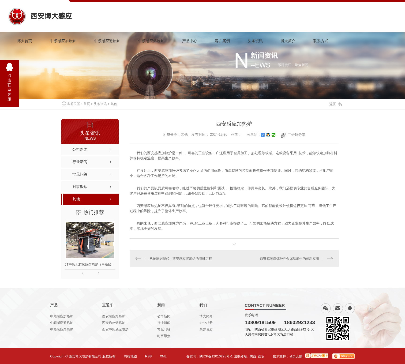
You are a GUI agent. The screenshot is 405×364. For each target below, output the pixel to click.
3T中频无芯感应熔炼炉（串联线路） (90, 264)
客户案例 (222, 41)
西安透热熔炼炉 (113, 323)
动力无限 (295, 356)
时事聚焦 (163, 336)
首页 (86, 104)
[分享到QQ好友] (268, 135)
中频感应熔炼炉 (151, 41)
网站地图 (130, 356)
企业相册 (206, 323)
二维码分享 (296, 135)
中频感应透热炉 (107, 41)
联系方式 (320, 41)
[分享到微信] (274, 135)
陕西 (253, 356)
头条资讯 (255, 41)
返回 (332, 104)
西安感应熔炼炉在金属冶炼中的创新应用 (289, 258)
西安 (261, 356)
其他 (114, 104)
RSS (148, 356)
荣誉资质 (206, 329)
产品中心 (189, 41)
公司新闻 (163, 316)
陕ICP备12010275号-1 (216, 356)
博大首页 (24, 41)
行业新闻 (163, 323)
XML (163, 356)
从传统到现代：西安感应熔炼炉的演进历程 (181, 258)
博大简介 (288, 41)
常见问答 (163, 329)
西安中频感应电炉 (115, 329)
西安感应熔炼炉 (113, 316)
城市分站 (240, 356)
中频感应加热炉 (63, 41)
